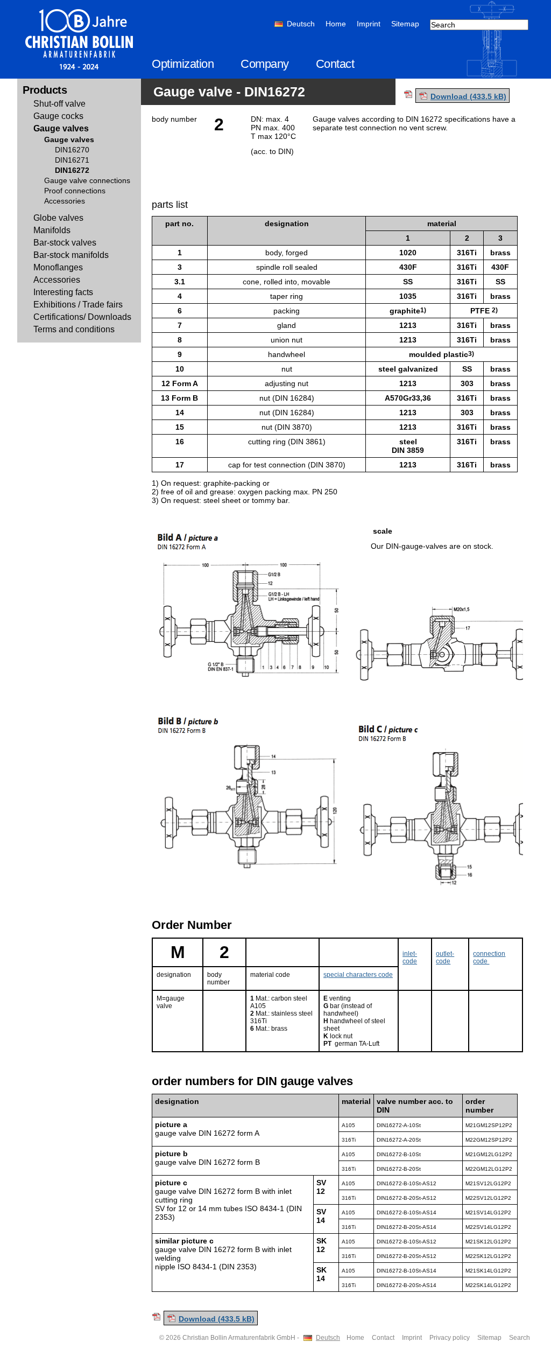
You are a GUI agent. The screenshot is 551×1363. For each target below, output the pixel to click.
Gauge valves (61, 128)
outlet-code (445, 957)
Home (336, 23)
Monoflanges (58, 267)
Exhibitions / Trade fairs (78, 304)
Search (519, 1337)
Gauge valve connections (87, 180)
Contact (335, 64)
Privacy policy (449, 1337)
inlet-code (409, 957)
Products (45, 90)
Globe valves (58, 217)
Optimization (183, 64)
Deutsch (301, 23)
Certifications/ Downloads (82, 316)
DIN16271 (72, 160)
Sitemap (405, 23)
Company (265, 64)
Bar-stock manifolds (71, 255)
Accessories (64, 201)
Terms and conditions (74, 329)
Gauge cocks (58, 116)
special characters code (358, 974)
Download (468, 96)
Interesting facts (63, 292)
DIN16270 (72, 149)
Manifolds (51, 230)
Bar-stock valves (64, 242)
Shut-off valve (59, 103)
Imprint (368, 23)
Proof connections (74, 190)
